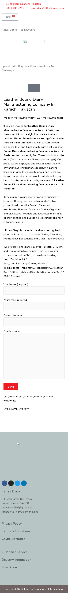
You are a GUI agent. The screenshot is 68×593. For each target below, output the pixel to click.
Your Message (11, 331)
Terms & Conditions (16, 531)
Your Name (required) (15, 284)
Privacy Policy (12, 523)
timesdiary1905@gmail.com (17, 507)
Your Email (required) (15, 300)
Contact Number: (13, 315)
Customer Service (14, 552)
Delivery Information (16, 560)
